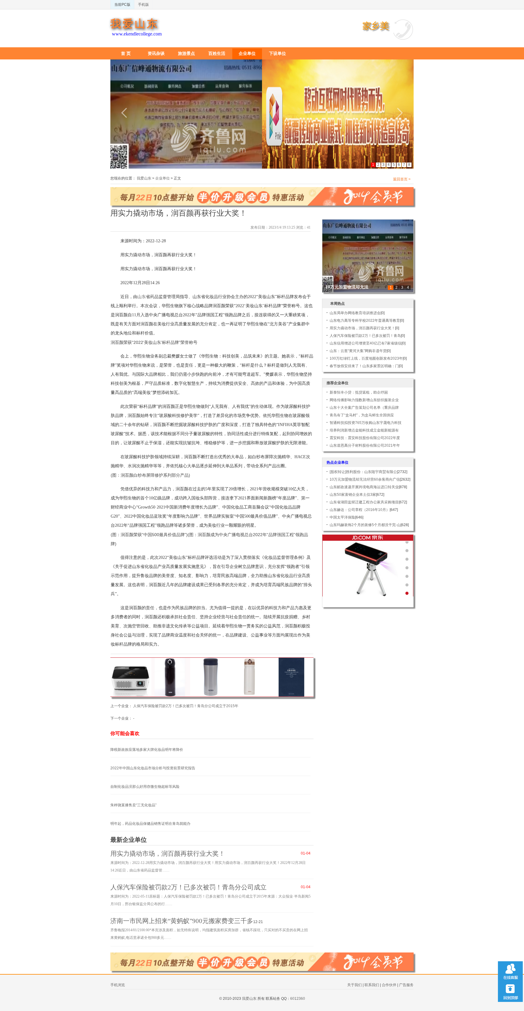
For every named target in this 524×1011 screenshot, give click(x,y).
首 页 (126, 53)
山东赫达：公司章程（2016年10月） (360, 510)
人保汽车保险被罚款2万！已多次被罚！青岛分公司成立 (188, 887)
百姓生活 (216, 53)
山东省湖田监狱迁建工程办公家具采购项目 (364, 502)
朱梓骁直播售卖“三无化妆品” (133, 805)
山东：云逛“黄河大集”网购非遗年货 (358, 351)
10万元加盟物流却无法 (346, 286)
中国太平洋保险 (342, 517)
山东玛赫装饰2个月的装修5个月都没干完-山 (365, 525)
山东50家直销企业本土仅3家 (353, 494)
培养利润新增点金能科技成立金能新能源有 (364, 430)
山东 (141, 296)
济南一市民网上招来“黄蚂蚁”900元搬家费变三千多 (181, 921)
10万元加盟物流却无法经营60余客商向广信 (365, 479)
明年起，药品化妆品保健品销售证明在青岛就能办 (150, 823)
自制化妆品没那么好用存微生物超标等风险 (145, 786)
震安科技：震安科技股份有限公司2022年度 (365, 438)
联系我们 (371, 985)
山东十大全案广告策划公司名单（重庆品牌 (364, 407)
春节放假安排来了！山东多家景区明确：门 (364, 366)
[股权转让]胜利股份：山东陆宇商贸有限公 (363, 472)
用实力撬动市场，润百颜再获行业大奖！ (167, 853)
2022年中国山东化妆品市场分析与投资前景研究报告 (152, 768)
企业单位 (247, 53)
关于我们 (354, 985)
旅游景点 (186, 53)
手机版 (143, 4)
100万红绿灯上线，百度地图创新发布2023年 (366, 358)
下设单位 (277, 53)
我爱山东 (134, 24)
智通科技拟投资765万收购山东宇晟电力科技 (365, 423)
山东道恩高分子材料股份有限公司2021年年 (365, 445)
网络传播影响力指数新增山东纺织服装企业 (364, 400)
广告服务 (406, 985)
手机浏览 (117, 985)
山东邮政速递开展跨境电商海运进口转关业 (364, 487)
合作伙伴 (389, 985)
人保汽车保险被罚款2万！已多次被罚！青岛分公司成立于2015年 (185, 706)
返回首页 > (402, 179)
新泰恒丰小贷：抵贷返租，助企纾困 (359, 392)
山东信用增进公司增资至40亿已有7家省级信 (365, 343)
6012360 (297, 998)
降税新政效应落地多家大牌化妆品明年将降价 (146, 749)
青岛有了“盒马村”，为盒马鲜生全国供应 (362, 415)
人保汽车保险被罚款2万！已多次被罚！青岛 (365, 336)
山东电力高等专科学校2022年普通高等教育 (365, 320)
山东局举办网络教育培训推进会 (355, 313)
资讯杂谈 (156, 53)
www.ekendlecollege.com (137, 33)
